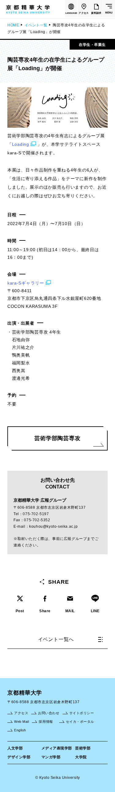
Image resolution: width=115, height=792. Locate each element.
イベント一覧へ (56, 639)
